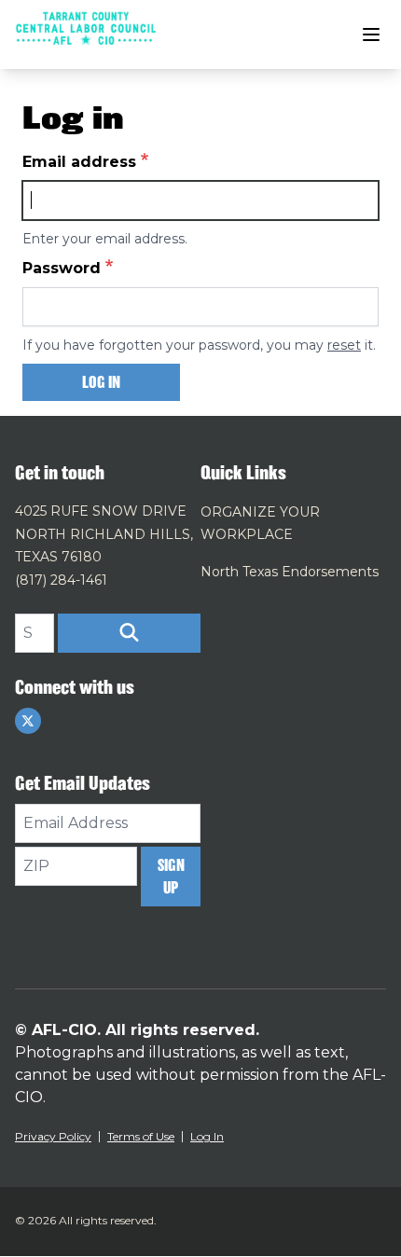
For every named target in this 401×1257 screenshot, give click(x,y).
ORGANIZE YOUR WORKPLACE (260, 523)
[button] (129, 633)
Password (61, 268)
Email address (79, 162)
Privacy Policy (53, 1136)
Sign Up (171, 876)
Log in (101, 382)
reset (344, 345)
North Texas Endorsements (289, 571)
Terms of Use (140, 1136)
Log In (207, 1136)
